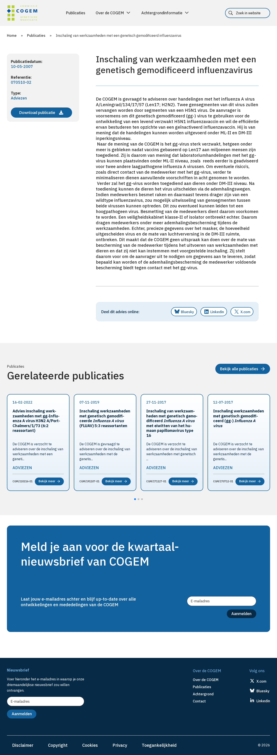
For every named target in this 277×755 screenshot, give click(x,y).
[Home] (22, 13)
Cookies (90, 745)
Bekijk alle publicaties (239, 368)
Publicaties (75, 12)
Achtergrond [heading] (203, 694)
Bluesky (187, 312)
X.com (245, 312)
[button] (135, 499)
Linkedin (217, 312)
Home (12, 35)
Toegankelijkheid (159, 745)
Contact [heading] (199, 701)
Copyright (58, 745)
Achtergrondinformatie (161, 12)
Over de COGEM (110, 12)
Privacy (120, 745)
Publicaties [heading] (202, 687)
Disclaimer (22, 745)
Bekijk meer (47, 481)
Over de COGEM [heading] (205, 680)
